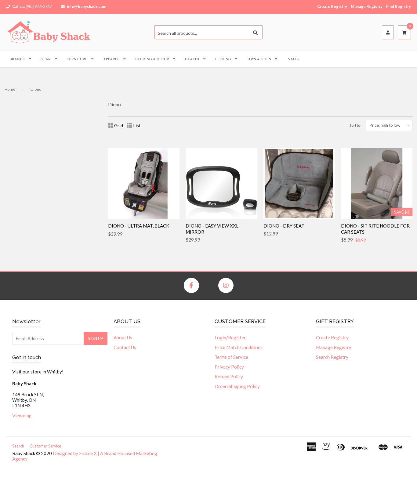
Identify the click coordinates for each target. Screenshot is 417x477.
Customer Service (45, 445)
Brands (17, 58)
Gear (46, 58)
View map (21, 415)
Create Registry (332, 6)
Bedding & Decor (152, 58)
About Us (123, 337)
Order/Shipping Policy (237, 386)
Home (10, 89)
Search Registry (332, 357)
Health (192, 58)
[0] (404, 32)
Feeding (223, 58)
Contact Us (125, 347)
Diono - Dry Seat (283, 225)
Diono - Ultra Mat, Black (138, 225)
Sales (293, 58)
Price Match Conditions (239, 347)
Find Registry (398, 6)
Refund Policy (229, 376)
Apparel (111, 58)
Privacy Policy (229, 366)
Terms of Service (231, 357)
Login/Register (230, 337)
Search (18, 445)
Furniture (77, 58)
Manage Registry (367, 6)
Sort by (355, 125)
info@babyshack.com (86, 6)
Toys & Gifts (259, 58)
